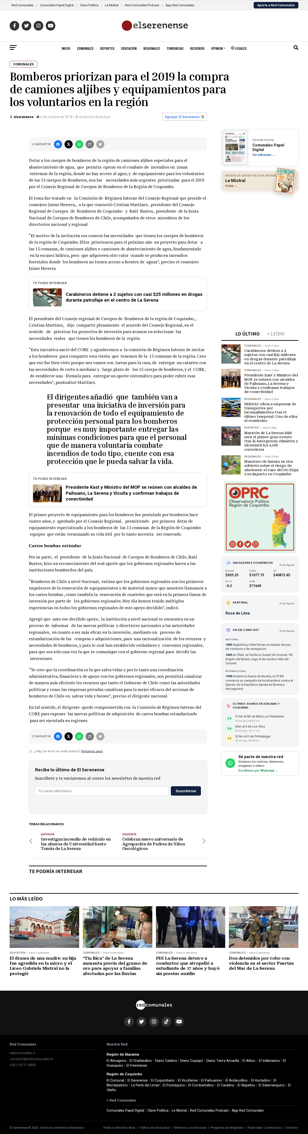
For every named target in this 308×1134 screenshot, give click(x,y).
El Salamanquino (272, 1085)
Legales (240, 48)
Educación (129, 48)
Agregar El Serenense (182, 117)
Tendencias (175, 48)
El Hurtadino (260, 1080)
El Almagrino (116, 1061)
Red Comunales (22, 5)
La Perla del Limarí (145, 1085)
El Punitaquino (174, 1085)
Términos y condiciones (189, 1127)
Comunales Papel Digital (57, 5)
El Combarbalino (201, 1085)
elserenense (23, 117)
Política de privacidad (154, 1127)
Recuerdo (197, 48)
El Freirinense (137, 1066)
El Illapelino (246, 1085)
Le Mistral (111, 5)
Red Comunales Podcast (142, 5)
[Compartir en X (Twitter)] (68, 144)
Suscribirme (186, 791)
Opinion (217, 48)
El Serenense (138, 1080)
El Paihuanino (211, 1080)
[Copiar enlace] (100, 144)
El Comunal (115, 1080)
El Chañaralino (141, 1061)
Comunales (85, 48)
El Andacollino (236, 1080)
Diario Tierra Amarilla (222, 1061)
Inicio (66, 48)
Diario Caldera (166, 1061)
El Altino (249, 1061)
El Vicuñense (188, 1080)
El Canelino (225, 1085)
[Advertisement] (259, 226)
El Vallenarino (269, 1061)
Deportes (107, 48)
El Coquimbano (163, 1080)
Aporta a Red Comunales (276, 5)
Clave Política (89, 5)
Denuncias (273, 1127)
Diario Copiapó (191, 1061)
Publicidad (255, 1127)
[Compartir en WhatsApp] (79, 144)
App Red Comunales (180, 5)
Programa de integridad (227, 1127)
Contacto (291, 1127)
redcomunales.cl (22, 1053)
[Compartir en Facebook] (58, 144)
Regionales (151, 48)
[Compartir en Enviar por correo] (90, 144)
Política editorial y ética (119, 1127)
